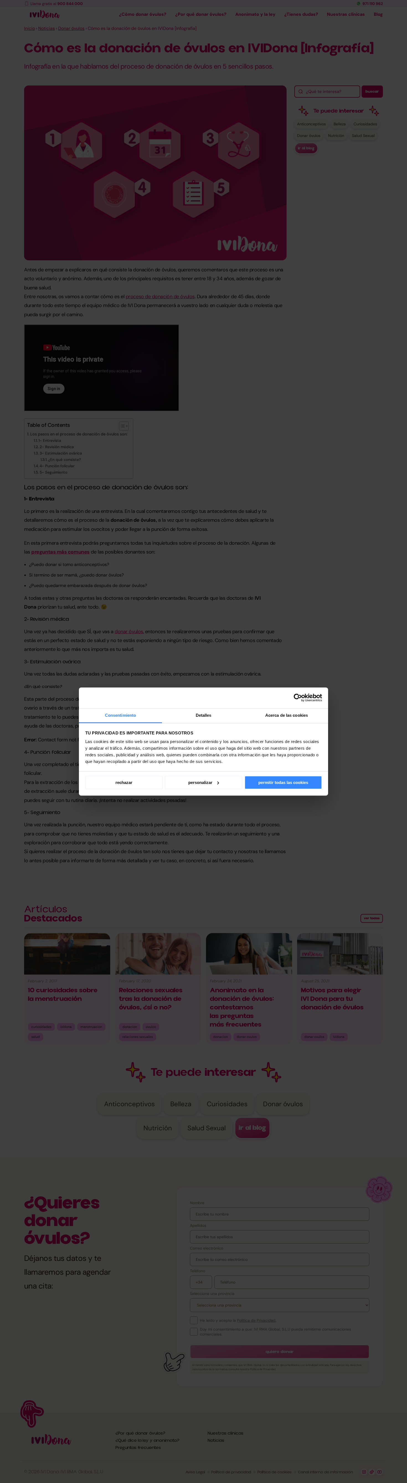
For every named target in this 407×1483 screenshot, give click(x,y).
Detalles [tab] (204, 715)
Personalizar (200, 782)
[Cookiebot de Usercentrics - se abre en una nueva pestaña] (298, 698)
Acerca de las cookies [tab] (286, 715)
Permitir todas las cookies (283, 782)
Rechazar (123, 782)
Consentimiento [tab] (120, 715)
